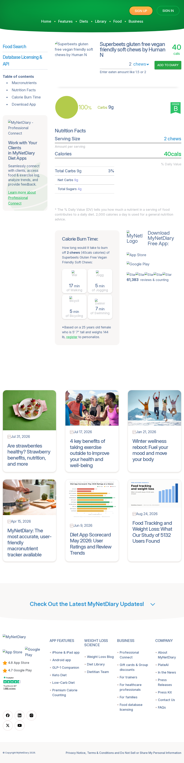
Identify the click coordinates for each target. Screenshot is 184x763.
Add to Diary (168, 65)
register (71, 337)
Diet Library (96, 664)
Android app (61, 660)
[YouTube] (20, 726)
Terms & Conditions (100, 753)
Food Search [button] (14, 46)
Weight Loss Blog (100, 657)
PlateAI (163, 665)
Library (100, 21)
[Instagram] (31, 716)
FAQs (162, 707)
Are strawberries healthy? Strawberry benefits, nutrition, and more (28, 455)
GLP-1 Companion (65, 667)
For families (128, 697)
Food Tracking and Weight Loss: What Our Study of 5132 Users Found (152, 532)
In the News (167, 672)
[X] (8, 726)
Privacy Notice (76, 753)
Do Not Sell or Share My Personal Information (150, 753)
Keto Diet (59, 675)
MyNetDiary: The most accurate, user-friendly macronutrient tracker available (29, 542)
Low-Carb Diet (63, 682)
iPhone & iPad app (66, 652)
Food (117, 21)
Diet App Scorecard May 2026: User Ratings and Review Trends (90, 544)
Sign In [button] (168, 11)
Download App (24, 104)
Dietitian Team (98, 672)
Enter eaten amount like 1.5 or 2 (123, 72)
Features (65, 21)
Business (135, 21)
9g (106, 107)
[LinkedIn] (20, 716)
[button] (150, 255)
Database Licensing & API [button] (22, 60)
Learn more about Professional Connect (22, 198)
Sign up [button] (141, 11)
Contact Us (166, 700)
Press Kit (165, 692)
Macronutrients (24, 83)
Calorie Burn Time (26, 97)
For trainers (128, 677)
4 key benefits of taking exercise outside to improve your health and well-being (89, 453)
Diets (83, 21)
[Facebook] (8, 716)
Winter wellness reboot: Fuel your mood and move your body (150, 450)
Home (46, 21)
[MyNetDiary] (29, 9)
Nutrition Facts (24, 90)
